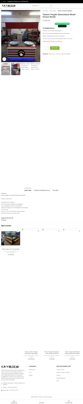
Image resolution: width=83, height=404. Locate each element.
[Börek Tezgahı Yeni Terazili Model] (10, 238)
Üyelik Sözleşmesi (61, 378)
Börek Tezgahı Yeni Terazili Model (10, 249)
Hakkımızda (32, 369)
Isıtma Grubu (53, 10)
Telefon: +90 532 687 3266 (10, 387)
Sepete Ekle (55, 48)
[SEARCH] (50, 5)
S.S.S (30, 372)
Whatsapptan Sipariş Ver (63, 23)
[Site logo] (8, 5)
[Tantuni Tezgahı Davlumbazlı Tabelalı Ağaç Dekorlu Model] (72, 289)
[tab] (27, 190)
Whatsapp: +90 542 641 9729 (10, 390)
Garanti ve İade (60, 369)
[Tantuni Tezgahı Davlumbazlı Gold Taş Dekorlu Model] (51, 289)
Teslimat (59, 375)
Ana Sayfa (45, 10)
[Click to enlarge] (4, 59)
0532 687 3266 (63, 26)
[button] (18, 230)
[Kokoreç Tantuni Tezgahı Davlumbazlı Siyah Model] (31, 289)
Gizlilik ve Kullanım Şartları (63, 372)
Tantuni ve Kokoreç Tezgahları (65, 10)
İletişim (30, 375)
